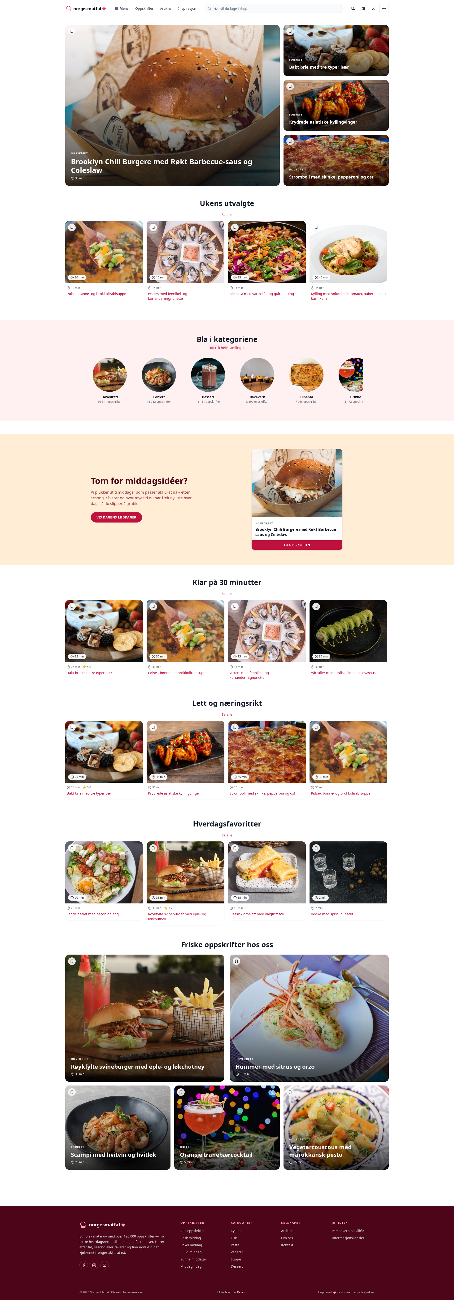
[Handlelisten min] (363, 8)
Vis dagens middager (116, 517)
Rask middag (190, 1238)
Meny (124, 8)
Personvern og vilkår (348, 1231)
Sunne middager (193, 1259)
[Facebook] (83, 1265)
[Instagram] (94, 1265)
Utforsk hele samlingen (227, 347)
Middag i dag (191, 1266)
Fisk (234, 1238)
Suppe (236, 1259)
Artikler (166, 8)
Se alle (227, 214)
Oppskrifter (144, 8)
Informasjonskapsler (348, 1238)
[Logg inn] (373, 8)
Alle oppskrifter (192, 1231)
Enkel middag (191, 1245)
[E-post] (104, 1265)
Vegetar (237, 1252)
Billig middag (191, 1252)
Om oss (287, 1238)
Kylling (236, 1231)
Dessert (237, 1266)
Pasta (235, 1245)
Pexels (241, 1292)
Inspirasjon (187, 8)
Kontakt (287, 1245)
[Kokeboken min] (353, 8)
